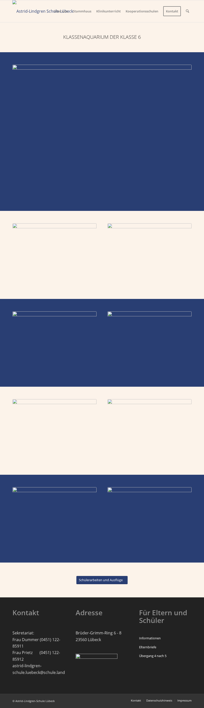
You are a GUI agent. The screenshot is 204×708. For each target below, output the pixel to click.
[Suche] (187, 11)
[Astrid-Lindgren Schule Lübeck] (42, 11)
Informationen (150, 638)
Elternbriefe (147, 647)
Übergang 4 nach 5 (152, 656)
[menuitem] (60, 11)
